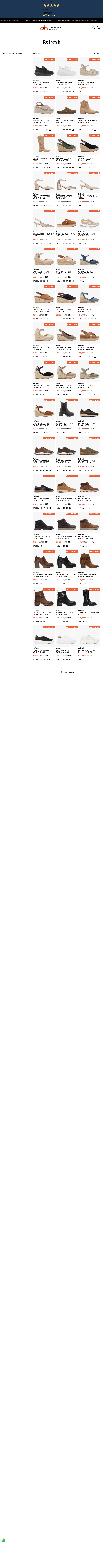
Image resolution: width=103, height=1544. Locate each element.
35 (64, 243)
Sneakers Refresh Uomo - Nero (86, 424)
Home (5, 53)
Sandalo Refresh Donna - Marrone (41, 311)
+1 (50, 130)
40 (86, 92)
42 (47, 470)
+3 (73, 92)
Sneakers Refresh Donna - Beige (86, 235)
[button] (93, 27)
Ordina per (36, 53)
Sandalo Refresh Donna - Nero (86, 159)
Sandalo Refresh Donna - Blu (86, 273)
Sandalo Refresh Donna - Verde (63, 159)
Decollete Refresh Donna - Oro (64, 197)
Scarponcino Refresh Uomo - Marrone (66, 500)
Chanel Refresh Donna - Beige (88, 197)
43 (70, 470)
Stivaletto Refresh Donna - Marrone (87, 575)
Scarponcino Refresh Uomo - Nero (43, 538)
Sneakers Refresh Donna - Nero (41, 83)
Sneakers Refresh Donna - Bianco (64, 83)
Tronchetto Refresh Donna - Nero (65, 575)
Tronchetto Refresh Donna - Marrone (42, 575)
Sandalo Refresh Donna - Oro (41, 348)
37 (41, 92)
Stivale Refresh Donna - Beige (44, 159)
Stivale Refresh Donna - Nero (89, 613)
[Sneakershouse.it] (50, 28)
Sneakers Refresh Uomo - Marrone (41, 462)
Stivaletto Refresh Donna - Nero (64, 424)
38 (44, 92)
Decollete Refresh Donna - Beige (41, 197)
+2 (73, 130)
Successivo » (70, 672)
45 (89, 432)
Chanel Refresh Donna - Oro (43, 235)
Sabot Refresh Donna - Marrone (66, 121)
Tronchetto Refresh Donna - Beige (87, 121)
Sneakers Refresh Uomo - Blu (41, 500)
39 (47, 92)
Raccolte (12, 53)
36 (64, 92)
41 (86, 243)
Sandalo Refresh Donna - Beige (86, 83)
